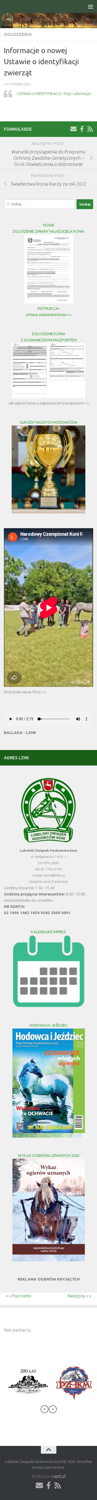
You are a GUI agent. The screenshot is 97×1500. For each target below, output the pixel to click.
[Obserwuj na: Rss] (90, 129)
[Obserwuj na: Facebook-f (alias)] (82, 129)
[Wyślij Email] (73, 129)
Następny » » (82, 1295)
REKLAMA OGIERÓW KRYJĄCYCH (49, 1279)
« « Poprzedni (15, 1295)
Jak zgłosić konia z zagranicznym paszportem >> (48, 403)
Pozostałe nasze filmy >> (25, 692)
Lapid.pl (58, 1476)
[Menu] (90, 6)
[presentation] (44, 1410)
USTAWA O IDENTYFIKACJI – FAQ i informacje (54, 93)
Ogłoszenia (18, 34)
